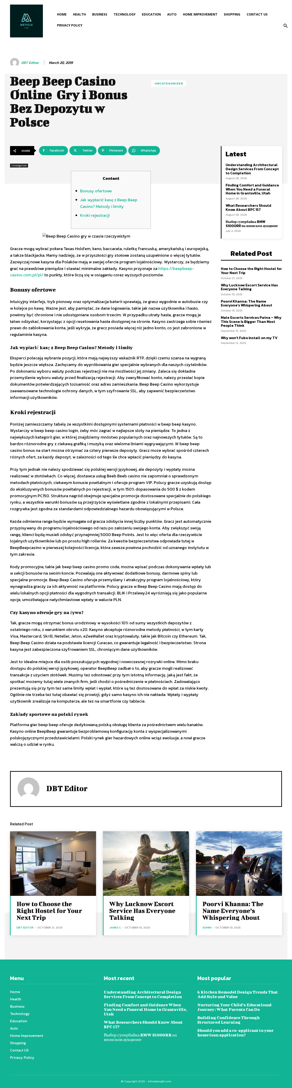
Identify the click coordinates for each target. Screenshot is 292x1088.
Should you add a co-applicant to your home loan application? (235, 1032)
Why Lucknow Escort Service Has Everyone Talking (249, 287)
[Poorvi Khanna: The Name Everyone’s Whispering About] (239, 863)
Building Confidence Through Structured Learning (228, 1020)
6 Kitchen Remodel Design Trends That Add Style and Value (237, 994)
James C (115, 927)
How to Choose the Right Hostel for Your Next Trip (251, 270)
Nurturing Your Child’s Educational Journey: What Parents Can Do (234, 1007)
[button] (285, 26)
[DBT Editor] (15, 62)
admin (206, 927)
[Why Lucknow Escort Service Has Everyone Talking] (146, 863)
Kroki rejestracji (95, 215)
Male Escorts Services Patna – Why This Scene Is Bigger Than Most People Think (251, 321)
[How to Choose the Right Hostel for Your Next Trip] (53, 863)
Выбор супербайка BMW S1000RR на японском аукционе (252, 223)
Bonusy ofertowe (96, 191)
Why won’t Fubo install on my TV (249, 337)
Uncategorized (169, 83)
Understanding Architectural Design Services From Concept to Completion (252, 168)
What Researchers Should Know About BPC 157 (248, 207)
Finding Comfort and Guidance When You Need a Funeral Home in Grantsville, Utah (252, 189)
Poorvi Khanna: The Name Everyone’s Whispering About (246, 303)
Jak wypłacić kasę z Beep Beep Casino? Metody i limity (108, 203)
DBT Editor (30, 62)
